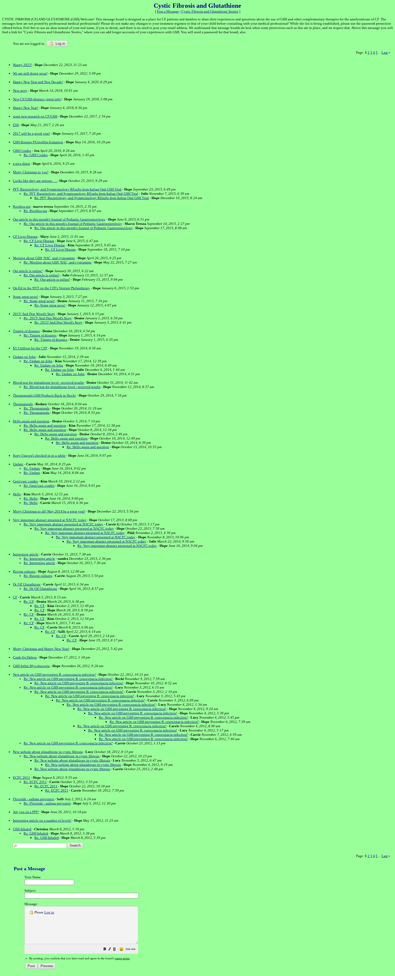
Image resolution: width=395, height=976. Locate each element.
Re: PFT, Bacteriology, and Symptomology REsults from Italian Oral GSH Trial (81, 194)
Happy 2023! (22, 65)
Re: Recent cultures (38, 576)
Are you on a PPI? (26, 812)
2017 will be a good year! (31, 133)
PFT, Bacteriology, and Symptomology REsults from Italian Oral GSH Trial (67, 189)
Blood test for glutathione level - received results (48, 383)
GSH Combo (22, 151)
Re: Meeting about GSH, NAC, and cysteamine (58, 262)
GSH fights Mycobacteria (31, 666)
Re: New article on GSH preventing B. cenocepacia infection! (68, 679)
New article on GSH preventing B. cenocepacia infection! (54, 674)
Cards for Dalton (25, 657)
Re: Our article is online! (41, 275)
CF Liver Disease (25, 237)
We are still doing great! (30, 73)
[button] (105, 949)
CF (15, 597)
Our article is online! (28, 271)
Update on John (24, 357)
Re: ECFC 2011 (35, 782)
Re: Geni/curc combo (39, 486)
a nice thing (21, 164)
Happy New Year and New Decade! (38, 82)
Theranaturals (23, 404)
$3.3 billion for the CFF (30, 348)
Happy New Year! (25, 108)
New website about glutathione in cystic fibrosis (48, 752)
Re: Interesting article (39, 559)
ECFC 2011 (21, 778)
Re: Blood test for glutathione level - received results (62, 387)
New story (20, 91)
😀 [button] (121, 949)
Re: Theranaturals (36, 408)
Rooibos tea (21, 206)
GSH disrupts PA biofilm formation (38, 142)
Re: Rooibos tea (35, 211)
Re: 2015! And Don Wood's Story (48, 318)
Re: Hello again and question (45, 425)
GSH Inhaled (22, 829)
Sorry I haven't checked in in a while (39, 456)
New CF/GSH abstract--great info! (37, 99)
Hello (17, 494)
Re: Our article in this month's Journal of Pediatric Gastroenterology (73, 224)
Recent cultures (24, 571)
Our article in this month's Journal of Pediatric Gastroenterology (59, 219)
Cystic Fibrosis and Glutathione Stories (209, 11)
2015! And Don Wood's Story (34, 314)
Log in (60, 44)
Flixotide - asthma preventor (33, 799)
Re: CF (29, 602)
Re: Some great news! (39, 301)
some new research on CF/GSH (35, 116)
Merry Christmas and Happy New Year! (41, 649)
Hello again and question (31, 421)
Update (18, 464)
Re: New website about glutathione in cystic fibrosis (61, 756)
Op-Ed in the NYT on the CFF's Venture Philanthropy (51, 288)
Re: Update (32, 468)
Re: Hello (31, 498)
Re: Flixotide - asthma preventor (47, 803)
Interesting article (25, 554)
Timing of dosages (26, 331)
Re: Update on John (38, 361)
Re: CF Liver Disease (39, 241)
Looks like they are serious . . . (35, 181)
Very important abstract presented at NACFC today (50, 520)
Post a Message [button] (168, 11)
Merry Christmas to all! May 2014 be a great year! (49, 511)
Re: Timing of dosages (40, 335)
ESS (16, 125)
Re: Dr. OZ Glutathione (40, 589)
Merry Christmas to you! (30, 172)
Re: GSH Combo (36, 155)
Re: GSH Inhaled (36, 833)
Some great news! (25, 297)
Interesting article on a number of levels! (42, 820)
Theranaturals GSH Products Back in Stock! (44, 395)
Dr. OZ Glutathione (27, 584)
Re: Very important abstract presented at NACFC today (63, 524)
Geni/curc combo (25, 481)
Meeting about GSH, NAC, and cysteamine (44, 258)
